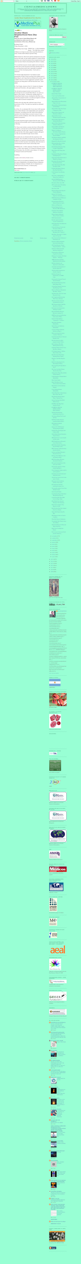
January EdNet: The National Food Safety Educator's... (58, 127)
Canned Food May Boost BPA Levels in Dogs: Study (58, 498)
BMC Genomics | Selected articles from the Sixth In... (59, 449)
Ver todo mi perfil (54, 673)
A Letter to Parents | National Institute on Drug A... (58, 330)
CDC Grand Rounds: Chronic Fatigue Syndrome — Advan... (59, 245)
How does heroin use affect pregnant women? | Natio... (58, 341)
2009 (52, 571)
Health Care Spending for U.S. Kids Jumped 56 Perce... (58, 362)
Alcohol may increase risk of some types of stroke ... (59, 478)
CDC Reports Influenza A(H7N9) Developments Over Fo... (59, 138)
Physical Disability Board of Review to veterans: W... (58, 312)
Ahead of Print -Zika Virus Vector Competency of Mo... (59, 109)
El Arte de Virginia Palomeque (58, 1150)
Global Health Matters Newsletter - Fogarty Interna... (59, 434)
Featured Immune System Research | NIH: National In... (58, 207)
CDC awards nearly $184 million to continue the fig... (59, 185)
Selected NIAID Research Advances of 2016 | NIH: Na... (59, 179)
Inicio (31, 238)
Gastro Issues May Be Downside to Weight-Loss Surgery (59, 158)
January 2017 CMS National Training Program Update (58, 427)
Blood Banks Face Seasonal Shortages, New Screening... (58, 501)
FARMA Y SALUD (55, 1198)
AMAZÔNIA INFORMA (56, 1191)
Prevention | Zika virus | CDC (58, 182)
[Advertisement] (26, 226)
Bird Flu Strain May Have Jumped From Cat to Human (59, 509)
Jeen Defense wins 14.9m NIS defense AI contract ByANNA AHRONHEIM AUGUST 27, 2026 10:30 (58, 1072)
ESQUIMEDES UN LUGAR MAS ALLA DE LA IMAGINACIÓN (58, 1180)
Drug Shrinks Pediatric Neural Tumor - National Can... (58, 397)
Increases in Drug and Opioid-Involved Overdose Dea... (58, 242)
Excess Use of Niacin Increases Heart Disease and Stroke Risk (61, 1134)
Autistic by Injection (55, 1170)
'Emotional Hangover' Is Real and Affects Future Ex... (59, 525)
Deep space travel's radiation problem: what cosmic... (58, 481)
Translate (59, 46)
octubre (54, 538)
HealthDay (24, 157)
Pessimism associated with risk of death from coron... (59, 474)
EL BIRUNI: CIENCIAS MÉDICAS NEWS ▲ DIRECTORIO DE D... (57, 85)
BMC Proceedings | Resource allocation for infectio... (58, 460)
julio (53, 544)
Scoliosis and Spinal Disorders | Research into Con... (58, 452)
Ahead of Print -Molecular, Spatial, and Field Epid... (59, 105)
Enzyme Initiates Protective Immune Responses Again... (58, 202)
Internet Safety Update (56, 93)
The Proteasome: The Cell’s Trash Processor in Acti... (59, 294)
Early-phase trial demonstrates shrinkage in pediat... (58, 308)
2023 (52, 65)
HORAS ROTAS (54, 1087)
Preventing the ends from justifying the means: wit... (58, 485)
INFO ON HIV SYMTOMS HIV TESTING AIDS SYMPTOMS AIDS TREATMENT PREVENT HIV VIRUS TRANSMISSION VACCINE (58, 1207)
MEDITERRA (54, 1219)
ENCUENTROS (54, 1160)
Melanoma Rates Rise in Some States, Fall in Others (58, 143)
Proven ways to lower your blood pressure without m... (59, 532)
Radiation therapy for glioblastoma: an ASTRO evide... (58, 275)
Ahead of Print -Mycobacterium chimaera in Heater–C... (58, 123)
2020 (52, 71)
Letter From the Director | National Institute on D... (59, 337)
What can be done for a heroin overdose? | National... (58, 333)
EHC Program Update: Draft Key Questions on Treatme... (59, 305)
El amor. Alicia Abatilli (61, 1041)
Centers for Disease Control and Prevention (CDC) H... (58, 227)
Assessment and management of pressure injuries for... (58, 267)
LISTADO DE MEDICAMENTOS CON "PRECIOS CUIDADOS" (58, 1200)
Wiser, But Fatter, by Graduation (58, 519)
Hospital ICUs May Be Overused (59, 141)
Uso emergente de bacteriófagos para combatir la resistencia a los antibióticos (61, 1053)
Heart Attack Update (56, 380)
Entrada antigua (43, 238)
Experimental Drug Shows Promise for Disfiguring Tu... (59, 154)
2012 (52, 565)
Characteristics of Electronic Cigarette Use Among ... (58, 253)
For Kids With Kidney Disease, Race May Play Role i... (58, 169)
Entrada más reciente (18, 238)
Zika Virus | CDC (55, 188)
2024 (52, 63)
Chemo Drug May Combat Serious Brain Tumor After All (59, 393)
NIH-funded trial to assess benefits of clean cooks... (59, 438)
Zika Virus (16, 170)
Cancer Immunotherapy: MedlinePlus (57, 390)
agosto (53, 542)
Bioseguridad (54, 1050)
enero (53, 556)
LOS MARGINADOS (55, 1070)
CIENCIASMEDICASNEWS (40, 6)
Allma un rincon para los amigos (58, 1221)
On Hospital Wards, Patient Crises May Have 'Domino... (59, 348)
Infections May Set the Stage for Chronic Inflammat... (58, 191)
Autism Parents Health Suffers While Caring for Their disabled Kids (61, 1173)
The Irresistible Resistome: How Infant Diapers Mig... (58, 283)
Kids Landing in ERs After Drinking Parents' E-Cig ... (58, 344)
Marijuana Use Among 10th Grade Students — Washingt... (59, 256)
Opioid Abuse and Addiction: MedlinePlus (58, 326)
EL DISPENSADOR (55, 1060)
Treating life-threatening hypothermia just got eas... (58, 413)
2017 (52, 77)
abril (53, 550)
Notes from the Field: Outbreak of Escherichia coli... (59, 238)
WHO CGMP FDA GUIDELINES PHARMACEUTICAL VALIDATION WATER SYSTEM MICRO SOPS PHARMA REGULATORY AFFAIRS (58, 1128)
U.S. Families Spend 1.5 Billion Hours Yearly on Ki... (58, 351)
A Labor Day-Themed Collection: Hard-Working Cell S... (59, 287)
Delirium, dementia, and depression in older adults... (58, 263)
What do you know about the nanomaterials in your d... (58, 301)
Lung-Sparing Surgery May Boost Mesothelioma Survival (59, 494)
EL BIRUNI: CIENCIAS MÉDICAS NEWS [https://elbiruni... (57, 90)
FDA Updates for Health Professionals (57, 424)
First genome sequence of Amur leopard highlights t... (58, 467)
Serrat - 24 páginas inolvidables (60, 1162)
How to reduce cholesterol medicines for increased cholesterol (61, 1212)
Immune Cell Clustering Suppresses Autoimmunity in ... (59, 194)
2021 (52, 69)
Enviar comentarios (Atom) (26, 241)
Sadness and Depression (57, 205)
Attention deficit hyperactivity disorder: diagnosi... (58, 271)
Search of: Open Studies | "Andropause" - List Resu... (58, 319)
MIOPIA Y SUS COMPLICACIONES (61, 1142)
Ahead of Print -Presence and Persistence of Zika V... (58, 113)
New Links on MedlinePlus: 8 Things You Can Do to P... (58, 176)
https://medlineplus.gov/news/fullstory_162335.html (25, 20)
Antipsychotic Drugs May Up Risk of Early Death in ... (59, 373)
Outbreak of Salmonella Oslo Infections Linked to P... (58, 249)
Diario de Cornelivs (55, 1098)
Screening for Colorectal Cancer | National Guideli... (59, 279)
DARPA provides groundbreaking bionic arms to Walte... (59, 315)
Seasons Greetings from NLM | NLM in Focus (58, 400)
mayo (53, 548)
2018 (52, 75)
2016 (52, 79)
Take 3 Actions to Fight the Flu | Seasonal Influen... (58, 134)
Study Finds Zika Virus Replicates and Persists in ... (59, 224)
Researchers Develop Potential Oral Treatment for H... (58, 161)
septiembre (54, 540)
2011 (52, 567)
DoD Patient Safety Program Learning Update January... (58, 420)
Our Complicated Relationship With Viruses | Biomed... (58, 297)
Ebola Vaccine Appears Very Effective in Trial (58, 505)
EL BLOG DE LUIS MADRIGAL (55, 1120)
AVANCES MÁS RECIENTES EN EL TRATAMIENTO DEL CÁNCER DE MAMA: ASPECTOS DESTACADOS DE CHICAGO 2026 (58, 1035)
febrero (53, 554)
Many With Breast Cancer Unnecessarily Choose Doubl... (59, 382)
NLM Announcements (56, 217)
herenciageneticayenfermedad (57, 1032)
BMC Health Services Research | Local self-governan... (59, 442)
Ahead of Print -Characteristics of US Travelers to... (59, 98)
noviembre (54, 536)
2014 (52, 561)
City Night (59, 1152)
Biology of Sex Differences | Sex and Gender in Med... (59, 456)
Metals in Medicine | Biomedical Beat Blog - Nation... (59, 290)
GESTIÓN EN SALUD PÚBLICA (58, 1022)
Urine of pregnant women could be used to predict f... (59, 470)
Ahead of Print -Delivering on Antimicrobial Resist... (58, 120)
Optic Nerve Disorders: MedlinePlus (56, 323)
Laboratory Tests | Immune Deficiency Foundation (57, 211)
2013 (52, 563)
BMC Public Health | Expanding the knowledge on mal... (59, 445)
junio (53, 546)
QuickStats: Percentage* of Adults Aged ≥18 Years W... (59, 235)
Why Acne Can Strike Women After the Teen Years (58, 369)
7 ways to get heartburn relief (58, 95)
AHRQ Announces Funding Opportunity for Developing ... (59, 260)
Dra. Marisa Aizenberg (56, 1109)
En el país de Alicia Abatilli (57, 1040)
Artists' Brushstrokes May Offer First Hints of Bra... (58, 165)
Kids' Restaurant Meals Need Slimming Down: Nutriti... (58, 355)
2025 (52, 61)
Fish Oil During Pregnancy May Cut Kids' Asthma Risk (58, 147)
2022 (52, 67)
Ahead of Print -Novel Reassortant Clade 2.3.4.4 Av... (59, 102)
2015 (52, 559)
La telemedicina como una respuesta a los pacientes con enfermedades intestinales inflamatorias (61, 1113)
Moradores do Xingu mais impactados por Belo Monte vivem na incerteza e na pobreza (58, 1194)
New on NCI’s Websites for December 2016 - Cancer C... (58, 231)
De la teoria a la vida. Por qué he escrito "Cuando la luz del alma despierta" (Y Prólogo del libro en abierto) (61, 1102)
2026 (52, 59)
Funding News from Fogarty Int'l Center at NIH (59, 431)
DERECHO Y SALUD (56, 1077)
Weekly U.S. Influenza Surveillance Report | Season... (59, 131)
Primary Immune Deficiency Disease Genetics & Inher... (58, 215)
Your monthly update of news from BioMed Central (59, 488)
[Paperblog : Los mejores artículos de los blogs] (53, 754)
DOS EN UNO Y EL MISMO (57, 1122)
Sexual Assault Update (56, 491)
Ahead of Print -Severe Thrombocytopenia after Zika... (59, 116)
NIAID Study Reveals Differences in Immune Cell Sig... (59, 198)
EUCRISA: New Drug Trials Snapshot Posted (58, 404)
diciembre (54, 81)
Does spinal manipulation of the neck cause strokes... (58, 463)
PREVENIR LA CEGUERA (57, 1141)
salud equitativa (62, 611)
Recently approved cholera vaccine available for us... (58, 220)
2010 (52, 569)
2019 (52, 73)
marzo (53, 552)
